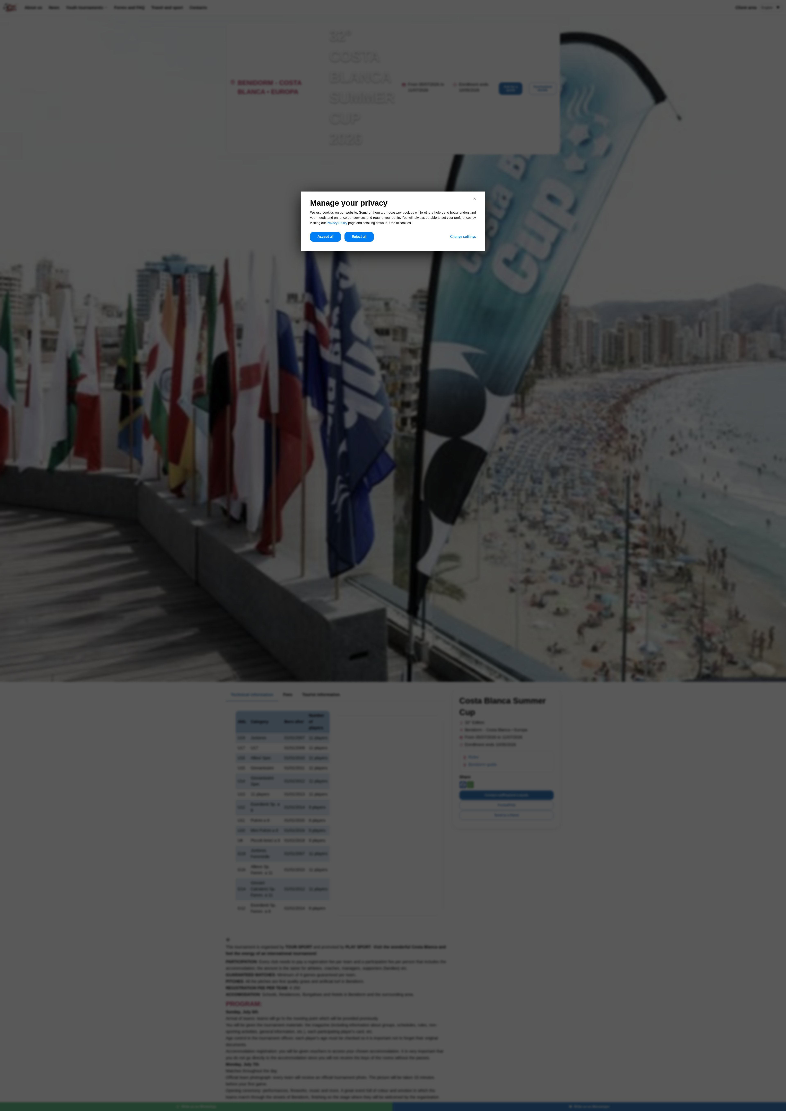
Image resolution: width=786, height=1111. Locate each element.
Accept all (325, 237)
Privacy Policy (337, 223)
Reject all (359, 237)
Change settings (463, 237)
